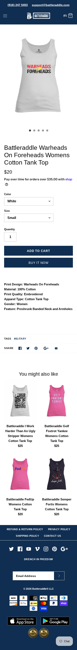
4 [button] (43, 131)
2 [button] (34, 131)
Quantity (9, 229)
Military (20, 338)
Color (7, 194)
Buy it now (38, 262)
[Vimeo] (37, 549)
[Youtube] (28, 549)
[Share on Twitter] (28, 348)
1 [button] (30, 131)
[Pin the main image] (36, 348)
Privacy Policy (59, 529)
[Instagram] (46, 549)
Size (7, 210)
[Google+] (64, 549)
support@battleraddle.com (50, 5)
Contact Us (52, 535)
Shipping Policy (27, 535)
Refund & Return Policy (25, 529)
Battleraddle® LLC (43, 588)
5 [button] (47, 131)
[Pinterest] (54, 549)
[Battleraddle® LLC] (38, 15)
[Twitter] (11, 549)
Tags (7, 338)
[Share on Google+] (46, 348)
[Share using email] (56, 348)
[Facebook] (20, 549)
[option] (38, 76)
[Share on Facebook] (20, 348)
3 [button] (38, 131)
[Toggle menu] (5, 15)
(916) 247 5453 (18, 5)
